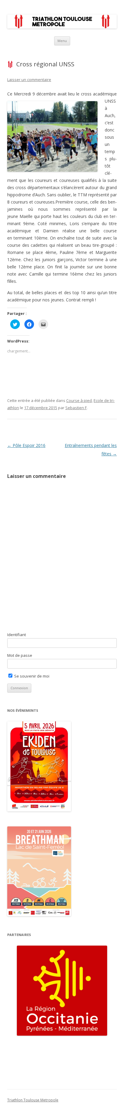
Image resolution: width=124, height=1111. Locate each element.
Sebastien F (76, 407)
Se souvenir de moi (31, 676)
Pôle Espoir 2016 (26, 445)
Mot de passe (19, 655)
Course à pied (79, 400)
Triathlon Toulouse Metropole (32, 1100)
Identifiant (16, 634)
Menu (62, 40)
